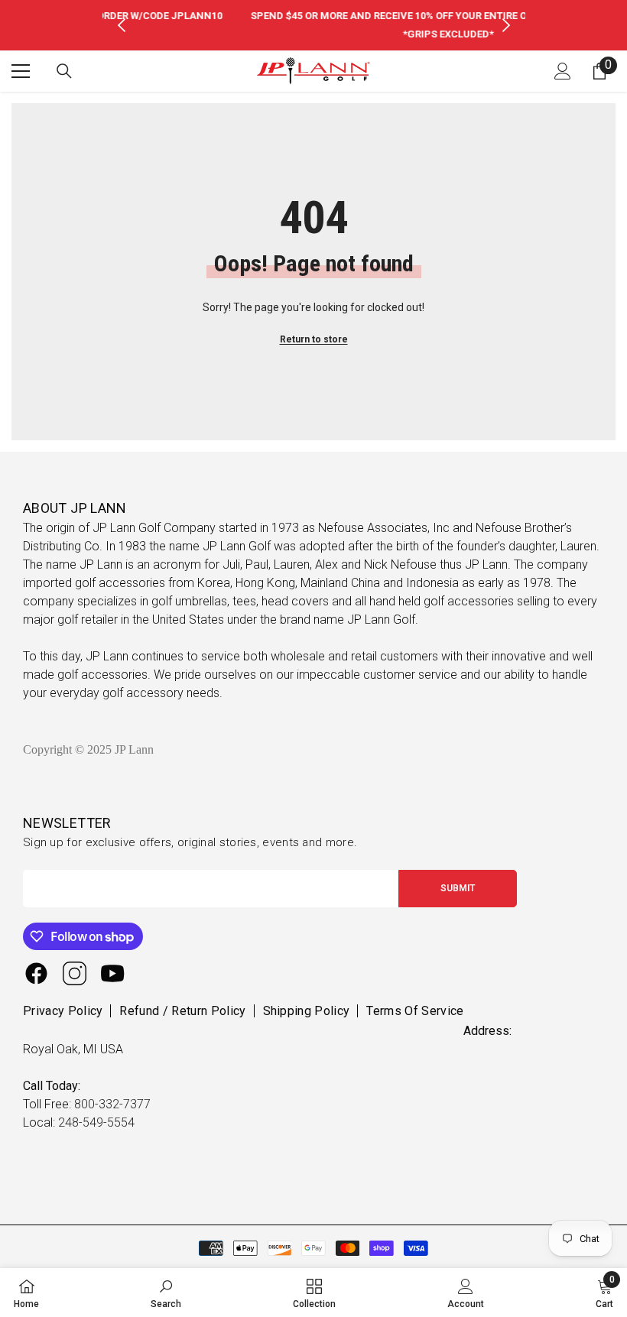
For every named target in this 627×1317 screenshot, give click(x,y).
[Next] (506, 25)
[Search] (64, 71)
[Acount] (562, 71)
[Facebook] (36, 973)
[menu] (20, 71)
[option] (313, 25)
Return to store (314, 339)
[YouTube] (112, 973)
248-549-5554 (96, 1122)
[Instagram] (74, 973)
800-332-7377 (112, 1104)
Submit (457, 888)
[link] (166, 1292)
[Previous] (121, 25)
